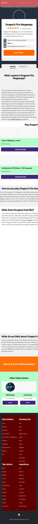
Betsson (21, 471)
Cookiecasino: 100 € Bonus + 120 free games (17, 168)
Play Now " (19, 53)
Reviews (4, 427)
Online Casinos (16, 119)
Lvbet (20, 485)
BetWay (21, 475)
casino (3, 423)
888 (20, 468)
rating (13, 66)
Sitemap (4, 451)
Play (10, 403)
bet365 (4, 471)
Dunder (4, 482)
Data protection (6, 447)
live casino (5, 430)
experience (23, 66)
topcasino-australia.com (8, 7)
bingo (20, 444)
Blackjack (21, 447)
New (20, 427)
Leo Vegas (22, 482)
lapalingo (21, 478)
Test (20, 423)
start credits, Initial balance (9, 437)
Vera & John (5, 506)
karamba (4, 492)
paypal (21, 437)
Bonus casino (5, 433)
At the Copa (28, 395)
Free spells (22, 458)
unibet (21, 502)
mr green (21, 492)
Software (4, 440)
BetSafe (4, 475)
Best (20, 430)
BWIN (3, 468)
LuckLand (21, 489)
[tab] (12, 67)
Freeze (29, 220)
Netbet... (4, 499)
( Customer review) (25, 28)
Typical (4, 502)
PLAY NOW (22, 461)
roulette (21, 451)
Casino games (19, 7)
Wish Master (10, 395)
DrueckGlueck (6, 485)
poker (20, 440)
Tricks (20, 454)
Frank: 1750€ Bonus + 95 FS (11, 140)
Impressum (5, 444)
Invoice (4, 478)
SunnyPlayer (22, 499)
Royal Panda (22, 496)
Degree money (23, 433)
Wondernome (23, 506)
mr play (4, 496)
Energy (4, 489)
